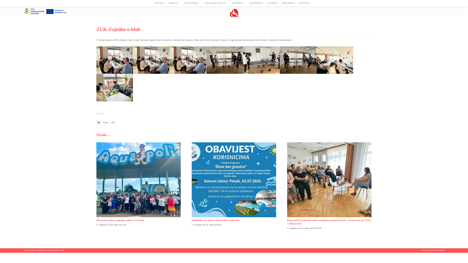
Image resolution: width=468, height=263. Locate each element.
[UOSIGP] (234, 13)
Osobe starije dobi (120, 225)
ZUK (113, 122)
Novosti (105, 122)
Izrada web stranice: (429, 250)
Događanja (103, 225)
